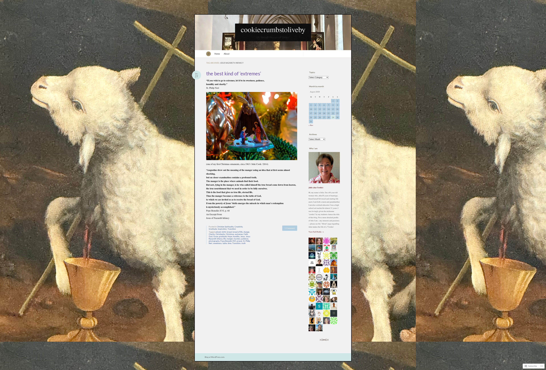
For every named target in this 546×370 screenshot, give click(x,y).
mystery (237, 239)
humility (236, 236)
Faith (246, 234)
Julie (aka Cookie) (316, 187)
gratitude (223, 236)
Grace (215, 236)
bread (229, 232)
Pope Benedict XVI (228, 241)
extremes (239, 234)
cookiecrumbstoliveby (273, 29)
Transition (232, 229)
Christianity (220, 234)
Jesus (242, 236)
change (246, 232)
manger (230, 239)
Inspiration (222, 229)
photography (214, 241)
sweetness (217, 243)
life (224, 239)
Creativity (238, 227)
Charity (212, 234)
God (210, 236)
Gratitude (213, 229)
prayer (239, 241)
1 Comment (290, 228)
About (226, 54)
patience (244, 239)
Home (217, 54)
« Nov (311, 125)
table (225, 243)
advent (218, 232)
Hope (230, 236)
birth (224, 232)
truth (243, 243)
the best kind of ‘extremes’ (233, 73)
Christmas (230, 234)
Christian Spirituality (225, 227)
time (229, 243)
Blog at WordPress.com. (215, 357)
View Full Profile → (316, 231)
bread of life (238, 232)
